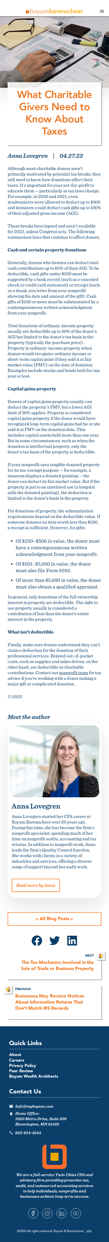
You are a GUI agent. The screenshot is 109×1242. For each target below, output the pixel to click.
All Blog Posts (54, 919)
